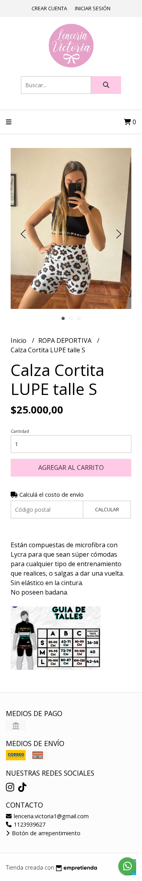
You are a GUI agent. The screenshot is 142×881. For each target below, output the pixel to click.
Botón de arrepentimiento (45, 833)
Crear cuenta (49, 8)
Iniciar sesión (92, 8)
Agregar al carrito (71, 467)
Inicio (19, 340)
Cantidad (20, 431)
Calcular (107, 509)
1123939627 (28, 824)
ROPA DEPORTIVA (65, 340)
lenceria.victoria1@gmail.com (50, 816)
